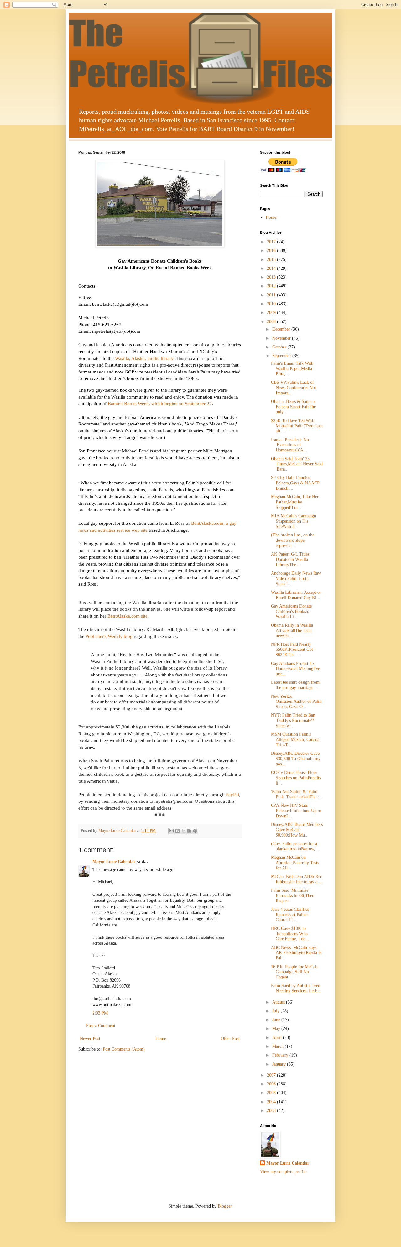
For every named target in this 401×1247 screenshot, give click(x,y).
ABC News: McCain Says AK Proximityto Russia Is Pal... (296, 953)
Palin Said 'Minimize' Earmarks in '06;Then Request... (292, 895)
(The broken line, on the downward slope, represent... (292, 540)
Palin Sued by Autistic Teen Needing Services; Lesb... (296, 988)
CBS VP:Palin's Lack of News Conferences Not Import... (293, 387)
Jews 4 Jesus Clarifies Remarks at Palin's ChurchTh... (290, 914)
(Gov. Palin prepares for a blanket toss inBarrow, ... (295, 846)
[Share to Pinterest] (195, 831)
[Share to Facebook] (189, 831)
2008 (272, 321)
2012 (272, 286)
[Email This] (171, 831)
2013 (272, 277)
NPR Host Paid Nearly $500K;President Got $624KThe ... (292, 649)
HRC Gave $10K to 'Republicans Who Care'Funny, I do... (290, 934)
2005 (272, 1092)
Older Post (230, 1038)
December (281, 329)
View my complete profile (283, 1171)
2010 (272, 303)
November (282, 338)
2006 (272, 1084)
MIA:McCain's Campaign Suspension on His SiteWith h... (293, 521)
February (280, 1055)
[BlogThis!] (177, 831)
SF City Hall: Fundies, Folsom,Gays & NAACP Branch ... (295, 483)
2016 (272, 250)
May (276, 1028)
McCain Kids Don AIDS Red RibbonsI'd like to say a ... (296, 879)
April (277, 1037)
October (280, 347)
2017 (272, 241)
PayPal (232, 794)
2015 (272, 259)
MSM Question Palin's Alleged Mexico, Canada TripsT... (295, 739)
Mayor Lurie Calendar (113, 861)
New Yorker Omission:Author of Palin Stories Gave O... (296, 701)
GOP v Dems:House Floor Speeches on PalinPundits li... (296, 777)
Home (160, 1038)
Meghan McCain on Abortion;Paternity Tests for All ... (295, 862)
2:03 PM (100, 1013)
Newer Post (90, 1038)
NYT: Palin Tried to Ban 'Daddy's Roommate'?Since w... (293, 720)
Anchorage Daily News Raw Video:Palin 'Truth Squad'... (296, 578)
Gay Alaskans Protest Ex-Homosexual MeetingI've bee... (295, 668)
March (278, 1046)
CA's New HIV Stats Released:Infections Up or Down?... (296, 810)
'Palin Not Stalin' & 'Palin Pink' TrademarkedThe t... (297, 794)
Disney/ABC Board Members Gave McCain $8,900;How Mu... (297, 829)
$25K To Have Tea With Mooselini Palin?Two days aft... (296, 426)
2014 (272, 268)
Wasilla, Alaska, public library (144, 358)
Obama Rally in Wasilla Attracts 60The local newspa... (292, 630)
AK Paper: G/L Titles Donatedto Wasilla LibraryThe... (290, 559)
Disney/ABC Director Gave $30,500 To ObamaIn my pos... (295, 758)
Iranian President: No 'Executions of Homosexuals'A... (290, 445)
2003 (272, 1110)
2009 (272, 312)
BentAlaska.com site (127, 615)
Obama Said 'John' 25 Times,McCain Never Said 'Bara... (297, 464)
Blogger (225, 1206)
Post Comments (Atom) (124, 1049)
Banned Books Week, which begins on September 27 (160, 403)
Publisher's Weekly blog (109, 636)
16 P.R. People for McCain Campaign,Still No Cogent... (295, 972)
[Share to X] (183, 831)
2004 (272, 1101)
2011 (272, 295)
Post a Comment (100, 1025)
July (276, 1011)
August (279, 1002)
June (276, 1019)
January (279, 1064)
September (282, 355)
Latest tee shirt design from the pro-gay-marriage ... (295, 685)
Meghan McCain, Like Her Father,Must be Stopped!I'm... (295, 502)
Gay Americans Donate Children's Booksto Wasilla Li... (291, 611)
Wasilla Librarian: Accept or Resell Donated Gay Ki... (296, 595)
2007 (272, 1075)
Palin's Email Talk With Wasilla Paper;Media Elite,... (292, 368)
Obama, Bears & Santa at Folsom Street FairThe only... (293, 407)
